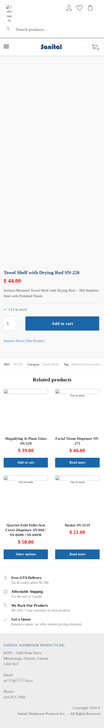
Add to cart (62, 323)
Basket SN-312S (77, 525)
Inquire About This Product (24, 341)
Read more (77, 462)
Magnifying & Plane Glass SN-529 (26, 441)
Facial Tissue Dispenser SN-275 (77, 441)
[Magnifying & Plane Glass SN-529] (26, 411)
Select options (26, 554)
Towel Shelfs (50, 364)
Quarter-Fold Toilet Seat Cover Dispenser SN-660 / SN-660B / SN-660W (25, 530)
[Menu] (6, 47)
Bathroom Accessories (85, 364)
